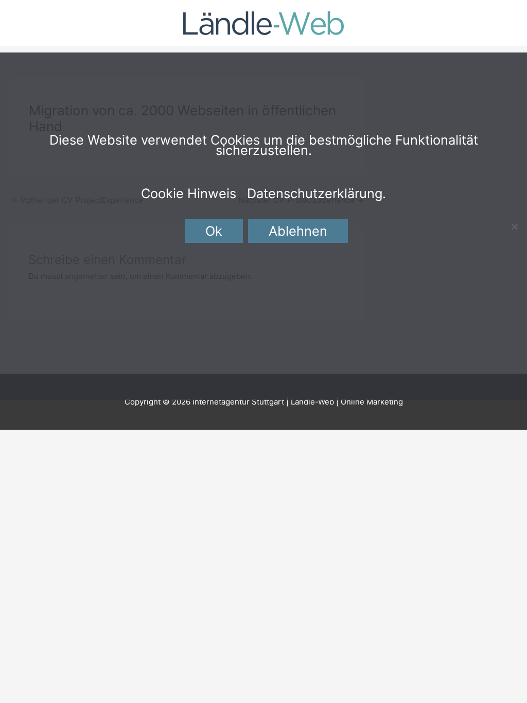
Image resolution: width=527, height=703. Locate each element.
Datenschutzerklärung (314, 193)
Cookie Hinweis (188, 193)
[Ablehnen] (514, 226)
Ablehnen (298, 231)
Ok (213, 231)
